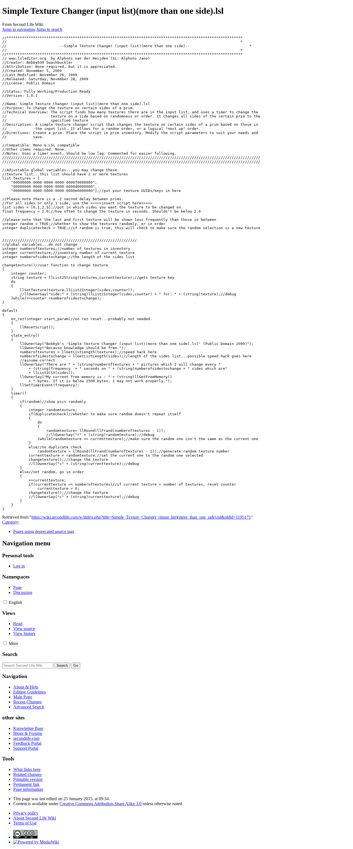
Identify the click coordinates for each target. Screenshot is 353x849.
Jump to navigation (18, 29)
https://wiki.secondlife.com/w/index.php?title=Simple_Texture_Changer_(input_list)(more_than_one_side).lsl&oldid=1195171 (141, 517)
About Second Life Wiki (34, 818)
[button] (5, 602)
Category (10, 522)
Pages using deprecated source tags (43, 531)
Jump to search (49, 29)
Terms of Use (25, 823)
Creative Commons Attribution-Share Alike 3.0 (100, 803)
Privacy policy (25, 813)
